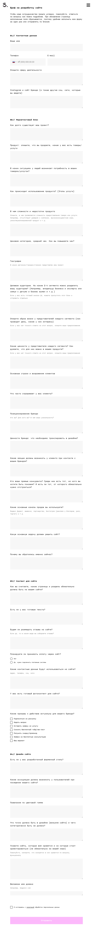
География (15, 261)
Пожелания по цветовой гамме (26, 803)
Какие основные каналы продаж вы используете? (36, 507)
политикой (30, 907)
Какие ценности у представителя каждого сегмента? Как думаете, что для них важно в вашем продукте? (41, 347)
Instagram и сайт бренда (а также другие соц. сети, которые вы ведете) (45, 91)
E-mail (51, 56)
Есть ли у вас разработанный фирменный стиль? (36, 760)
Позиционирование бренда (24, 414)
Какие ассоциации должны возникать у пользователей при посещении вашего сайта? (42, 781)
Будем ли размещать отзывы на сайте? (31, 630)
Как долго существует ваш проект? (29, 125)
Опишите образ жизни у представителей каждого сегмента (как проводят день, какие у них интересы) (45, 320)
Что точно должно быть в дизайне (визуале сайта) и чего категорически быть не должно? (43, 824)
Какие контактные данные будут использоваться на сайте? (43, 669)
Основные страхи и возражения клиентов (32, 374)
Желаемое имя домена (21, 884)
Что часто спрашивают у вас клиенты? (31, 394)
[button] (88, 6)
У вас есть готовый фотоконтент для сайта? (35, 694)
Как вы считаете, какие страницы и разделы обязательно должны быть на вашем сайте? (42, 588)
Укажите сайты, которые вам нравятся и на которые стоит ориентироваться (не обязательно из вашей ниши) (43, 847)
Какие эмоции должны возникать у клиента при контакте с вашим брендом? (43, 459)
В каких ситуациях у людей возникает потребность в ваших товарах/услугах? (43, 169)
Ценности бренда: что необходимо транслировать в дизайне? (44, 438)
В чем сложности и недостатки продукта (32, 211)
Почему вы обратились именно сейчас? (31, 554)
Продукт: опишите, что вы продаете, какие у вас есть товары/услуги (46, 146)
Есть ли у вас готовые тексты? (27, 610)
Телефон (14, 56)
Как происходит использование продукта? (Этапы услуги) (42, 191)
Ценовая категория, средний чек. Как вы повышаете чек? (42, 241)
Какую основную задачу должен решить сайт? (35, 534)
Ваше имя (15, 41)
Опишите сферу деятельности (26, 70)
